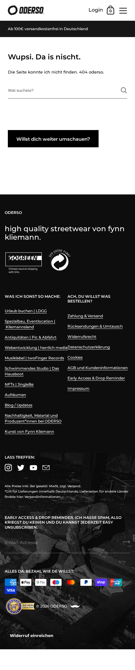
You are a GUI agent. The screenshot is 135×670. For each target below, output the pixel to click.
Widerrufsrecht (82, 336)
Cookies (75, 357)
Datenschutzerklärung (89, 347)
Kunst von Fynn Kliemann (29, 431)
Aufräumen (15, 394)
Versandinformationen (42, 497)
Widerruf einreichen (31, 635)
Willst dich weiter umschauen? (53, 139)
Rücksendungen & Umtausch (95, 326)
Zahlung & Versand (85, 315)
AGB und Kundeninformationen (98, 367)
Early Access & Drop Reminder (96, 378)
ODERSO (58, 606)
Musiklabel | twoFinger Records (34, 358)
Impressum (78, 388)
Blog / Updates (18, 405)
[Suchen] (124, 90)
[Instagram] (8, 467)
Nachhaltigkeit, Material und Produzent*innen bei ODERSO (33, 418)
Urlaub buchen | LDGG (26, 310)
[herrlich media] (75, 606)
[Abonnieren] (126, 544)
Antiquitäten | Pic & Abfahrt (31, 337)
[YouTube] (33, 467)
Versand (74, 486)
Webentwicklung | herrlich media (36, 347)
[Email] (46, 467)
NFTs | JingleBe (19, 384)
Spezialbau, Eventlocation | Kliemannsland (30, 324)
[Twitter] (20, 467)
